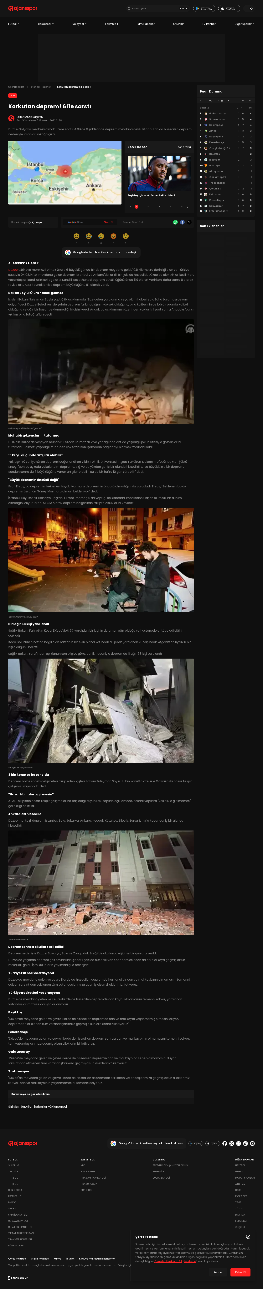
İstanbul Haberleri (41, 86)
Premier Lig (14, 1196)
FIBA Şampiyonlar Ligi (93, 1177)
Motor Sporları (245, 1177)
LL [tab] (236, 100)
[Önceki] (130, 206)
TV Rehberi (209, 24)
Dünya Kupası (16, 1245)
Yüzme (239, 1208)
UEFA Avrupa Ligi (18, 1221)
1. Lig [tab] (210, 100)
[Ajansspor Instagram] (238, 1143)
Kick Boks (241, 1196)
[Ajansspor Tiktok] (245, 1143)
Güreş (239, 1171)
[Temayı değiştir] (249, 8)
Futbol (12, 24)
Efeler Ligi (158, 1171)
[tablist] (226, 100)
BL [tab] (250, 100)
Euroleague (88, 1171)
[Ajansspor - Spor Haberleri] (22, 8)
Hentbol (240, 1165)
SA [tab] (243, 100)
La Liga (12, 1202)
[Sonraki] (187, 206)
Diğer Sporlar (243, 24)
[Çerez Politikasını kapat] (248, 1236)
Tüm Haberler (145, 24)
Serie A (12, 1208)
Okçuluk (240, 1227)
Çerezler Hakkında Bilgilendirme (175, 1261)
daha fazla (184, 147)
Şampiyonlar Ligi (18, 1214)
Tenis (238, 1202)
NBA (83, 1165)
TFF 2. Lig (13, 1177)
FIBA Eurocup (89, 1184)
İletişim (70, 1258)
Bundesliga (15, 1190)
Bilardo (240, 1214)
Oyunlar (178, 24)
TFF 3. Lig (13, 1184)
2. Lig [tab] (220, 100)
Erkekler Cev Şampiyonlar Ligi (170, 1165)
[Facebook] (182, 222)
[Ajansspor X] (231, 1143)
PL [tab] (229, 100)
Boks (238, 1190)
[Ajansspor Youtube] (252, 1143)
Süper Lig (13, 1165)
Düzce (12, 95)
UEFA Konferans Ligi (20, 1227)
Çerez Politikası (17, 1258)
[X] (189, 222)
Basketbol (44, 24)
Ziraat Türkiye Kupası (21, 1233)
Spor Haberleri (16, 86)
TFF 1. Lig (13, 1171)
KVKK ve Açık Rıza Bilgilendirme (97, 1258)
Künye (57, 1258)
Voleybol (78, 24)
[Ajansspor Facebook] (224, 1143)
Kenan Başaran (33, 117)
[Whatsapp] (175, 222)
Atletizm (240, 1184)
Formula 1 (111, 24)
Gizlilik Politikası (40, 1258)
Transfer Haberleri (20, 1239)
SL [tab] (201, 100)
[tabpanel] (226, 160)
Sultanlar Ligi (161, 1177)
